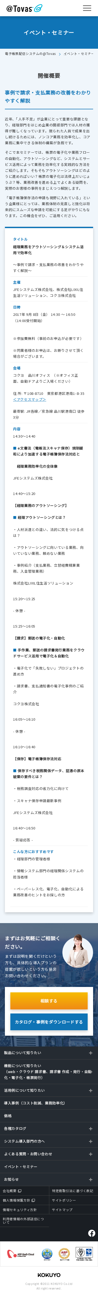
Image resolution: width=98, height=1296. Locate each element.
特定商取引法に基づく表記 (72, 1190)
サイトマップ (62, 1209)
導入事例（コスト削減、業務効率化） (35, 1102)
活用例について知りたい (24, 1090)
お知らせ (11, 1179)
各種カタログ (15, 1128)
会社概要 (10, 1190)
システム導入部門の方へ (24, 1141)
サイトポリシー (64, 1200)
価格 (7, 1115)
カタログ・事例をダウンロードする (49, 1022)
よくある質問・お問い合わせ (28, 1153)
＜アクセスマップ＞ (29, 399)
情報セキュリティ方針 (20, 1209)
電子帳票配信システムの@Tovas (30, 53)
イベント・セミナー (21, 1166)
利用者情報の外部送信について (23, 1220)
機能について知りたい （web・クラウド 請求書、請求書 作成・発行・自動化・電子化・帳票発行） (48, 1071)
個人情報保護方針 (16, 1200)
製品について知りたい (22, 1052)
